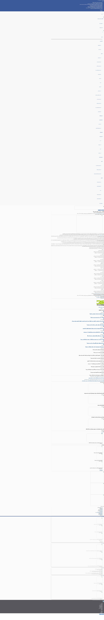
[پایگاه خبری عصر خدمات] (101, 18)
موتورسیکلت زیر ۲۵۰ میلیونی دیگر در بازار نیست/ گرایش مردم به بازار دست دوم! (94, 550)
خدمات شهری (100, 514)
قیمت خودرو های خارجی (98, 165)
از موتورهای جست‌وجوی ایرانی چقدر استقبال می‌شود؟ (94, 346)
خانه (101, 603)
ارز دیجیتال (100, 144)
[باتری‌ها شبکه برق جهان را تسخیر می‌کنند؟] (99, 523)
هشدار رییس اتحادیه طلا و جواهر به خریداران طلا (96, 8)
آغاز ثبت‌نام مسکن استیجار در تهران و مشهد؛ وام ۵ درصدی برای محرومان (94, 393)
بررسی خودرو (99, 57)
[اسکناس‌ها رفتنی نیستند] (96, 403)
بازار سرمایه (101, 136)
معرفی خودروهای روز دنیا (98, 107)
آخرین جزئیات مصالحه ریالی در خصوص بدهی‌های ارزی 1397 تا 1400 (95, 442)
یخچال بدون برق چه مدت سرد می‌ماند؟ (97, 317)
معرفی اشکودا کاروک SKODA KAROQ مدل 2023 (97, 571)
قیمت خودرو (101, 9)
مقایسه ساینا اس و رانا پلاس (99, 569)
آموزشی (100, 78)
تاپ (103, 311)
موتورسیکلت (101, 115)
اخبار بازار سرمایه (99, 293)
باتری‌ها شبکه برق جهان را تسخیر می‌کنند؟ (97, 2)
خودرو (101, 53)
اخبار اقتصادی (99, 45)
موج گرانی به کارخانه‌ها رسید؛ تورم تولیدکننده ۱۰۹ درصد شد (94, 332)
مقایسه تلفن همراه (99, 198)
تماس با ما (101, 10)
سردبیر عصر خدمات (101, 213)
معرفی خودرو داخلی (99, 103)
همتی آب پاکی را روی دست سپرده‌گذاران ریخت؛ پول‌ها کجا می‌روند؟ (92, 339)
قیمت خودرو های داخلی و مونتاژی (97, 173)
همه (100, 82)
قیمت (101, 161)
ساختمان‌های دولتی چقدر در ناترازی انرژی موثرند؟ (96, 5)
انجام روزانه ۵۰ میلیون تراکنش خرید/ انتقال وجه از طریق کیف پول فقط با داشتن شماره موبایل (91, 4)
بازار (100, 140)
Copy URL (95, 294)
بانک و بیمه (100, 49)
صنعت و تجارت (100, 608)
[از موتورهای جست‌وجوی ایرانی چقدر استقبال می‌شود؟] (99, 597)
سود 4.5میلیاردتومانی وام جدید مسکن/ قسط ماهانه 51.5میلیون (94, 6)
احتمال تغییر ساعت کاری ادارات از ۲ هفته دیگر (97, 417)
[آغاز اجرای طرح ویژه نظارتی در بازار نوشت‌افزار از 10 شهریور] (99, 467)
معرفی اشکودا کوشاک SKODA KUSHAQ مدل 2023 (97, 573)
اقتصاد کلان (101, 132)
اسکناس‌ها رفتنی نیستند (101, 405)
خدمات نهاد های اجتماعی (99, 512)
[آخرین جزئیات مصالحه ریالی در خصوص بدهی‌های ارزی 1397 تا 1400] (96, 427)
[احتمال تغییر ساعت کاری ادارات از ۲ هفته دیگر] (96, 415)
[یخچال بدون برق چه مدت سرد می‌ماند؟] (99, 459)
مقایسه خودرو (99, 74)
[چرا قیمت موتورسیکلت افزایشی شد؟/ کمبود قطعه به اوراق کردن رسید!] (99, 565)
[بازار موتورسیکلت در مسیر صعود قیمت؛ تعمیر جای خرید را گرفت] (99, 557)
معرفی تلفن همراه (99, 194)
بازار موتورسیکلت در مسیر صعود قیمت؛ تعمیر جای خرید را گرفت (95, 558)
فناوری (101, 511)
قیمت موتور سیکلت (99, 169)
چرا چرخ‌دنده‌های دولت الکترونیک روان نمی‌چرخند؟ (95, 343)
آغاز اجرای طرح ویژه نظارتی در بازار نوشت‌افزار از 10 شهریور (94, 3)
